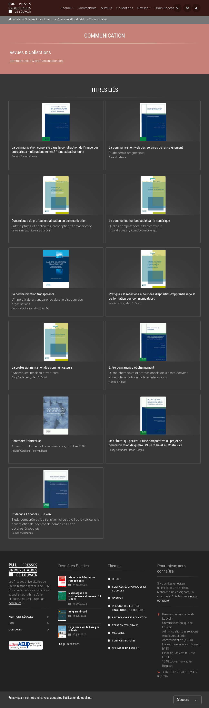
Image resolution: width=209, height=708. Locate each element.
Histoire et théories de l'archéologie (81, 579)
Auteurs (106, 8)
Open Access (164, 8)
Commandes (87, 8)
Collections (124, 8)
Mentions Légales (21, 616)
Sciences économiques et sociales (44, 19)
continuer (15, 603)
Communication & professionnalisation (36, 61)
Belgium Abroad (77, 611)
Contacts (15, 629)
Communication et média (71, 19)
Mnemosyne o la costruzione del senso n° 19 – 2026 (84, 596)
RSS (11, 623)
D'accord (183, 700)
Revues (142, 8)
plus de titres (71, 644)
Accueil (65, 8)
